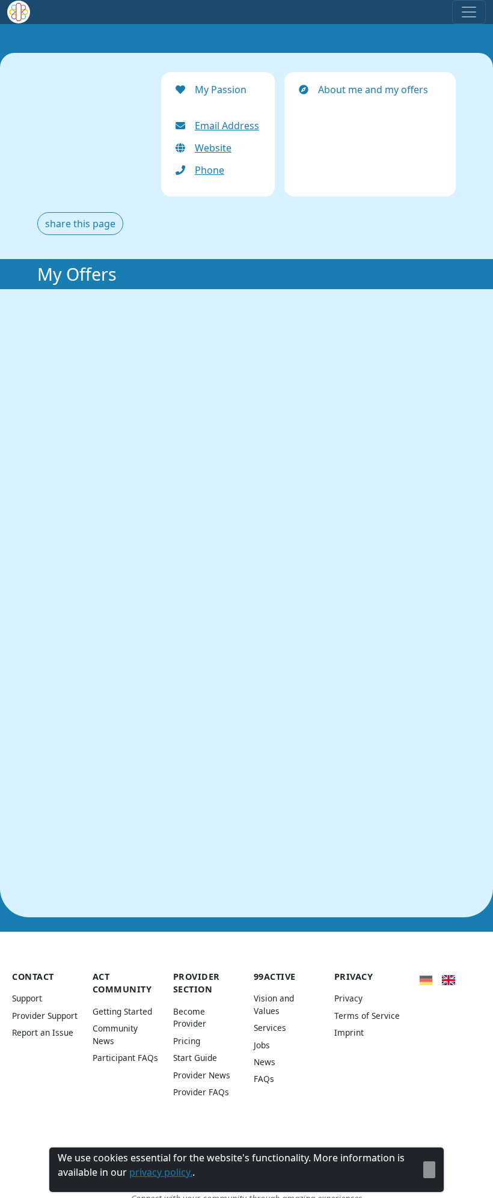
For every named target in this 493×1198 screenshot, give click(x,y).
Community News (115, 1034)
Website (213, 147)
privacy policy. (160, 1172)
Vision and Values (274, 1004)
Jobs (262, 1045)
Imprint (349, 1032)
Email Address (227, 125)
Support (27, 998)
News (264, 1062)
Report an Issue (42, 1032)
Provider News (201, 1075)
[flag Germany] (426, 979)
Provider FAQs (201, 1092)
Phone (209, 170)
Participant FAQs (125, 1057)
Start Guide (195, 1057)
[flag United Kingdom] (448, 979)
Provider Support (45, 1015)
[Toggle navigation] (469, 12)
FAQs (264, 1078)
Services (270, 1027)
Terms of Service (367, 1015)
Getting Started (122, 1011)
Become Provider (189, 1017)
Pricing (186, 1041)
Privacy (348, 998)
